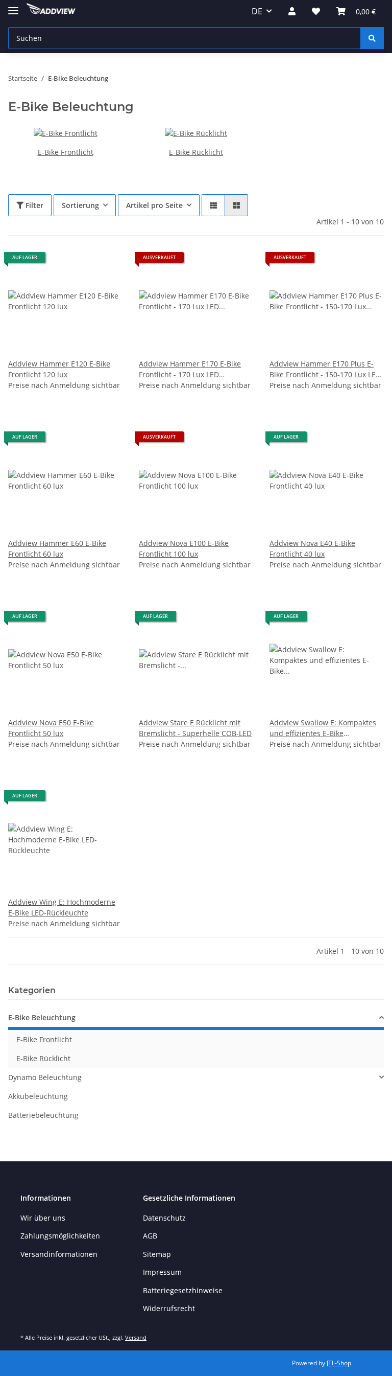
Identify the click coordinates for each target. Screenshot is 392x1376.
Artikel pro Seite (154, 205)
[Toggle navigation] (13, 6)
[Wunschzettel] (316, 11)
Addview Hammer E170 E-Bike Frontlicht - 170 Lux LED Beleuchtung (190, 369)
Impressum (162, 1272)
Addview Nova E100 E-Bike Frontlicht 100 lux (184, 548)
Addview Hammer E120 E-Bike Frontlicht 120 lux (59, 369)
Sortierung (80, 205)
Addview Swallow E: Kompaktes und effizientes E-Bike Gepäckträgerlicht (323, 728)
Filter (33, 205)
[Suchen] (372, 38)
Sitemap (157, 1254)
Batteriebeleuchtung (43, 1115)
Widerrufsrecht (169, 1308)
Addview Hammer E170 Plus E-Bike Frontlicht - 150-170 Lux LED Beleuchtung (325, 369)
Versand (135, 1337)
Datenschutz (164, 1218)
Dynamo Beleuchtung (45, 1077)
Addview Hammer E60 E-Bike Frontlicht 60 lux (57, 548)
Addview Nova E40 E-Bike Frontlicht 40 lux (312, 548)
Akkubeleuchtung (38, 1096)
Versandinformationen (58, 1254)
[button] (292, 11)
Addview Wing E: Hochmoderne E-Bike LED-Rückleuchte (61, 907)
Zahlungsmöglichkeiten (60, 1236)
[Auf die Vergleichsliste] (78, 261)
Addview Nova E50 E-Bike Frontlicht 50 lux (51, 728)
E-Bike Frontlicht (65, 152)
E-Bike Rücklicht (196, 152)
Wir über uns (42, 1218)
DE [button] (257, 11)
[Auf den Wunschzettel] (105, 261)
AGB (150, 1236)
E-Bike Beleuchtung (42, 1017)
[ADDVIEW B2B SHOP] (51, 11)
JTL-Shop (339, 1363)
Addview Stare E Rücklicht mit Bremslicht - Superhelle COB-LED (195, 728)
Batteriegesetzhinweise (183, 1290)
